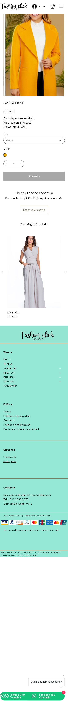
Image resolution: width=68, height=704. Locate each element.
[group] (34, 277)
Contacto (9, 420)
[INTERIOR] (60, 377)
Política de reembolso (17, 424)
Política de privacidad (16, 415)
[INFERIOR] (60, 373)
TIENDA (7, 364)
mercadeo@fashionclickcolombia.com (27, 494)
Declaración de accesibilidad (21, 429)
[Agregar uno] (20, 163)
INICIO (7, 359)
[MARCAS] (60, 381)
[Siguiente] (66, 272)
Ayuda (7, 411)
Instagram (9, 461)
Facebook (9, 456)
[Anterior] (2, 272)
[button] (53, 6)
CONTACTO (10, 386)
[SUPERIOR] (60, 368)
